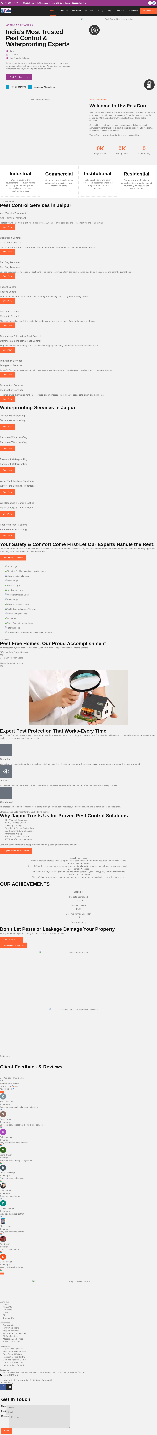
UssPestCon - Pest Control (12, 1078)
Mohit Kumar (6, 1226)
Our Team (76, 11)
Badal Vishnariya (7, 1172)
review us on (6, 1089)
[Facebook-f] (3, 1387)
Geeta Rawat (6, 1261)
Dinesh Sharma (7, 1208)
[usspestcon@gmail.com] (30, 87)
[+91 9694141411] (7, 87)
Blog (109, 11)
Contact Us (133, 11)
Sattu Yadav (5, 1119)
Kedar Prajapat (7, 1101)
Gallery (100, 11)
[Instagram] (9, 1387)
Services (89, 11)
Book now (7, 350)
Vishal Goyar (6, 1155)
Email (3, 1411)
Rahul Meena (6, 1137)
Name (4, 1406)
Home (53, 11)
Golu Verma (5, 1190)
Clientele (120, 11)
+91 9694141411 (18, 87)
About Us (64, 11)
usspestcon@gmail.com (44, 87)
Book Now (7, 227)
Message (5, 1416)
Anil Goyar (5, 1244)
